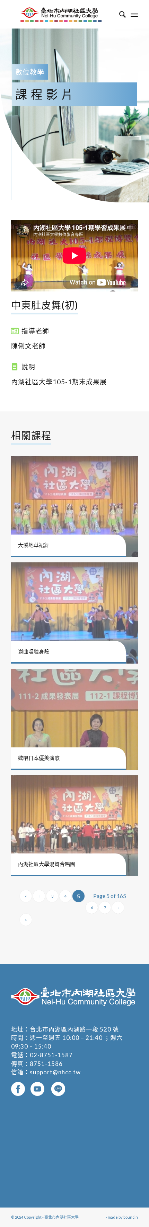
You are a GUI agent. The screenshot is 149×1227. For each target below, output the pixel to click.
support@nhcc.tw (55, 1072)
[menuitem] (119, 14)
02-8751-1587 (51, 1055)
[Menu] (134, 14)
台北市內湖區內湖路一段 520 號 (74, 1029)
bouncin (130, 1217)
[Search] (119, 14)
